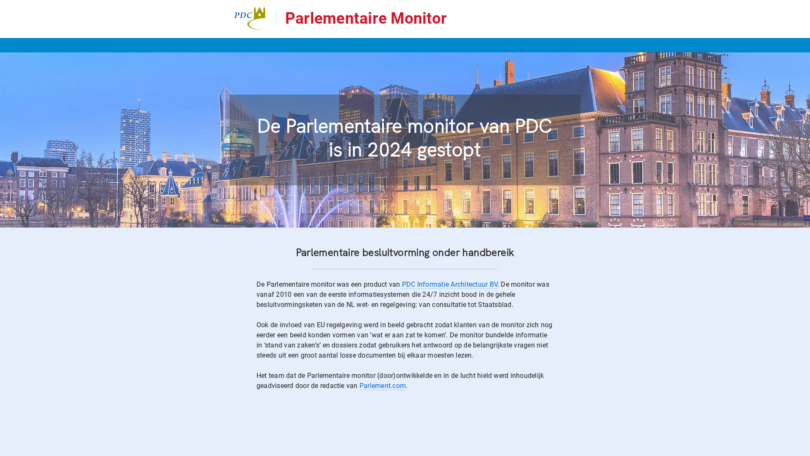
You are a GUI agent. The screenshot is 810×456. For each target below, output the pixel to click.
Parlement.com (382, 386)
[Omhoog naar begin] (674, 449)
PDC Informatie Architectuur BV (449, 284)
